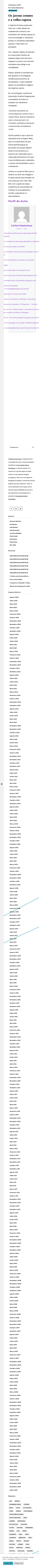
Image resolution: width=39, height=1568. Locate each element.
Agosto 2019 (14, 847)
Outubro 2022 (15, 732)
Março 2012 (14, 1148)
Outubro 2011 (14, 1165)
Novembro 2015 (15, 1000)
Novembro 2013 (15, 1081)
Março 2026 (14, 611)
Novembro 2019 (15, 837)
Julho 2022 (13, 739)
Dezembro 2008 (15, 1280)
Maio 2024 (13, 685)
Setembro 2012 (15, 1128)
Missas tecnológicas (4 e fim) (20, 586)
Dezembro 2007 (15, 1321)
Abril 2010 (13, 1226)
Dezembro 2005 (15, 1402)
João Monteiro (14, 527)
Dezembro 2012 (15, 1118)
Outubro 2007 (15, 1327)
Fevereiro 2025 (15, 655)
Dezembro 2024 (15, 661)
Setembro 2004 (15, 1453)
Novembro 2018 (15, 878)
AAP (10, 1501)
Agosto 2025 (14, 634)
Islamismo (12, 1534)
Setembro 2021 (15, 766)
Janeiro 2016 (14, 993)
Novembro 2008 (15, 1284)
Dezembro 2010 (15, 1199)
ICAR (18, 1531)
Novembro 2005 (15, 1405)
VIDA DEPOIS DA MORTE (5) (19, 559)
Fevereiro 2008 (15, 1314)
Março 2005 (14, 1432)
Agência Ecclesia (16, 25)
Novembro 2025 (15, 624)
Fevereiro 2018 (15, 908)
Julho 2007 (13, 1338)
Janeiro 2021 (14, 793)
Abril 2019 (13, 861)
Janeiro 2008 (14, 1317)
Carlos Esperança (21, 225)
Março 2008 (14, 1311)
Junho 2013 (14, 1098)
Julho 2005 (13, 1419)
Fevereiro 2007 (15, 1355)
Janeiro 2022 (14, 753)
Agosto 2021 (14, 770)
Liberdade (22, 1537)
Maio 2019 (13, 857)
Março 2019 (14, 864)
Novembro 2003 (15, 1486)
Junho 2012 (14, 1138)
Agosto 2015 (14, 1010)
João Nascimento (15, 530)
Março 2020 (14, 824)
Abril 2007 (13, 1348)
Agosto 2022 (14, 736)
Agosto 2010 (14, 1213)
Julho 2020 (13, 810)
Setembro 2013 (15, 1087)
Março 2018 (14, 905)
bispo (11, 1507)
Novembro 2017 (15, 918)
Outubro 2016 (14, 962)
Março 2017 (14, 945)
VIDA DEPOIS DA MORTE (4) (19, 562)
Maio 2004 (13, 1466)
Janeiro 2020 (14, 830)
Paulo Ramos (13, 539)
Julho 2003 (13, 1490)
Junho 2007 (14, 1341)
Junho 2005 (14, 1422)
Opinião (20, 1544)
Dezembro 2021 (15, 756)
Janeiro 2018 (14, 912)
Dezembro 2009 (15, 1240)
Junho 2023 (14, 715)
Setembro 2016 (15, 966)
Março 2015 (13, 1027)
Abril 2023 (13, 722)
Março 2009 (14, 1270)
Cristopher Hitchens (16, 1514)
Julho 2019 (13, 851)
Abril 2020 (13, 820)
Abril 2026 (13, 607)
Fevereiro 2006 (15, 1395)
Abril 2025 (13, 648)
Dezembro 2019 (15, 834)
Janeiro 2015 (14, 1033)
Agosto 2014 (14, 1050)
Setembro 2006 (15, 1371)
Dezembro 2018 (15, 874)
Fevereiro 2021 (15, 790)
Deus (25, 1517)
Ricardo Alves (13, 542)
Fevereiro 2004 (15, 1476)
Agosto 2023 (14, 709)
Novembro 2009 (15, 1243)
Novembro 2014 (15, 1040)
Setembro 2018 (15, 885)
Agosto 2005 (14, 1415)
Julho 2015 (13, 1013)
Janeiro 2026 (14, 617)
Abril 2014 (13, 1064)
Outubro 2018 (14, 881)
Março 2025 (14, 651)
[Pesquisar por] (33, 447)
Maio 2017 (13, 939)
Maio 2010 (13, 1223)
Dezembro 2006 (15, 1361)
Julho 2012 (13, 1135)
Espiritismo (21, 1521)
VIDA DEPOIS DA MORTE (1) (19, 573)
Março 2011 (13, 1189)
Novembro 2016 (15, 959)
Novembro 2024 (15, 665)
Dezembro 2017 (15, 915)
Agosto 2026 (14, 597)
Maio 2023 (13, 719)
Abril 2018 (13, 901)
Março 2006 (14, 1392)
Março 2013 (14, 1108)
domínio (12, 1521)
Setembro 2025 (15, 631)
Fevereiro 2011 (15, 1192)
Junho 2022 (14, 742)
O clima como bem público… (19, 576)
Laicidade (12, 1537)
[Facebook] (11, 508)
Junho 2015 (13, 1016)
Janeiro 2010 (14, 1236)
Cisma (11, 1511)
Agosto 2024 (14, 675)
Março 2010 (14, 1229)
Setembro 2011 (15, 1169)
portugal (21, 1551)
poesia (27, 1547)
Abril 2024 (13, 688)
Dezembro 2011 (15, 1158)
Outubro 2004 (15, 1449)
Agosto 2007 (14, 1334)
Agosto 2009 (14, 1253)
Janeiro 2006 (14, 1399)
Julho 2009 (13, 1257)
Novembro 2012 (15, 1121)
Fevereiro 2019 (15, 868)
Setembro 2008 (15, 1290)
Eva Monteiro (13, 524)
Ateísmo (26, 1504)
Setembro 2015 (15, 1006)
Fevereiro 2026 (15, 614)
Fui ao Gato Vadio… (16, 579)
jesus (27, 1534)
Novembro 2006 (15, 1365)
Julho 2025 (13, 638)
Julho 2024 (13, 678)
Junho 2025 (14, 641)
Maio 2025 (13, 644)
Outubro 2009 (15, 1246)
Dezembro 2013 (15, 1077)
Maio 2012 (13, 1142)
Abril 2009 (13, 1267)
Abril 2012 (13, 1145)
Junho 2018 (14, 895)
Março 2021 (14, 786)
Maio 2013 (13, 1101)
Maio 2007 (13, 1344)
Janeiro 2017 (14, 952)
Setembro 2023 (15, 705)
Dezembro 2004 (15, 1443)
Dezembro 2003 (15, 1483)
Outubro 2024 (15, 668)
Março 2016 (14, 986)
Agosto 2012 (14, 1131)
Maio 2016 (13, 979)
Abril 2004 (13, 1470)
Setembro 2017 (15, 925)
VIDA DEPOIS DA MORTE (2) (19, 569)
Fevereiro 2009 (15, 1273)
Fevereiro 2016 (15, 989)
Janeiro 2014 (14, 1074)
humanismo (29, 1527)
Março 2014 (14, 1067)
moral (11, 1541)
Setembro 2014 (15, 1047)
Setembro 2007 (15, 1331)
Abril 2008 (13, 1307)
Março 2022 (14, 746)
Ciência (18, 1511)
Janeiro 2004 (14, 1480)
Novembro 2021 (15, 759)
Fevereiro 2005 (15, 1436)
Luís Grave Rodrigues (16, 533)
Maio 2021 (13, 780)
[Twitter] (16, 508)
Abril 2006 (13, 1388)
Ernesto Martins (15, 521)
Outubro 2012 (14, 1125)
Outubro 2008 (15, 1287)
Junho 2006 (14, 1382)
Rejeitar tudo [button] (19, 1563)
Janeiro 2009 (14, 1277)
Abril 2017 (13, 942)
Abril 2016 (13, 983)
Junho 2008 (14, 1301)
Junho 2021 (14, 776)
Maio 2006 (13, 1385)
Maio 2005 (13, 1426)
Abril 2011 (13, 1186)
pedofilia (19, 1547)
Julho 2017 (13, 932)
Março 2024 (14, 692)
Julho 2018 (13, 891)
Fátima (11, 1527)
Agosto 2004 (14, 1456)
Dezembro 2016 (15, 956)
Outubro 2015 (14, 1003)
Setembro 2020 (15, 803)
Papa (27, 1544)
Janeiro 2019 (14, 871)
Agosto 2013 (14, 1091)
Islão (20, 1534)
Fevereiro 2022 (15, 749)
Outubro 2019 (14, 841)
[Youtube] (20, 508)
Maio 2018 (13, 898)
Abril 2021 (13, 783)
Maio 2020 (13, 817)
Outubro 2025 (14, 628)
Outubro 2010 (14, 1206)
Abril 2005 (13, 1429)
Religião (30, 1551)
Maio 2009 (13, 1263)
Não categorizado (13, 10)
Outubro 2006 (15, 1368)
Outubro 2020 (15, 800)
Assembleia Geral (15, 1504)
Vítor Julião (13, 545)
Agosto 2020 (14, 807)
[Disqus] (21, 361)
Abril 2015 (13, 1023)
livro (30, 1537)
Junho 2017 (14, 935)
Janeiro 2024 (14, 698)
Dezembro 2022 (15, 726)
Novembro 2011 (15, 1162)
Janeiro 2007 (14, 1358)
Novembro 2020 (15, 797)
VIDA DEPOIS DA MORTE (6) (19, 556)
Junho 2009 (14, 1260)
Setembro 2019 (15, 844)
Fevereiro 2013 (15, 1111)
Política (12, 1551)
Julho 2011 (13, 1175)
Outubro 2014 (14, 1044)
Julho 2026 (13, 600)
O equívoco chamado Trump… (20, 583)
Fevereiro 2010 (15, 1233)
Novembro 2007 (15, 1324)
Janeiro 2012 (14, 1155)
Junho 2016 (14, 976)
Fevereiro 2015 (15, 1030)
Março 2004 (14, 1473)
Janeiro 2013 (14, 1114)
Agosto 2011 (14, 1172)
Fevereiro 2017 (15, 949)
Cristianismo (28, 1511)
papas (11, 1547)
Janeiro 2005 (14, 1439)
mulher (26, 1541)
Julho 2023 (13, 712)
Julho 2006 (13, 1378)
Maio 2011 (13, 1182)
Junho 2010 (14, 1219)
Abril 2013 (13, 1104)
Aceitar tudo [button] (8, 1563)
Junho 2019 (14, 854)
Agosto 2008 (14, 1294)
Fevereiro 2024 (15, 695)
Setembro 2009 (15, 1250)
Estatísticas (13, 1524)
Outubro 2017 (14, 922)
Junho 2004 (14, 1463)
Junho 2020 (14, 813)
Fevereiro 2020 (15, 827)
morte (19, 1541)
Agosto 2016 (14, 969)
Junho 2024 (14, 682)
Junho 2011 (13, 1179)
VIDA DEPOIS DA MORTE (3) (19, 566)
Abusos (17, 1501)
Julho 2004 (14, 1459)
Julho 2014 (13, 1054)
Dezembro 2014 (15, 1037)
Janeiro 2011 (14, 1196)
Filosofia (24, 1524)
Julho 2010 (13, 1216)
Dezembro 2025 (15, 621)
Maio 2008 (13, 1304)
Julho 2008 (14, 1297)
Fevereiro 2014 (15, 1070)
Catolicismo (27, 1507)
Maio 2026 (13, 604)
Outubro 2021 (14, 763)
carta (18, 1507)
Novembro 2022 (15, 729)
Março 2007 (14, 1351)
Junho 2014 (14, 1057)
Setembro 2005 (15, 1412)
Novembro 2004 (15, 1446)
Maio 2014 (13, 1060)
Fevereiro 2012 (15, 1152)
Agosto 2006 (14, 1375)
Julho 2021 (13, 773)
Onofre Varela (14, 536)
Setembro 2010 (15, 1209)
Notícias (12, 1544)
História (19, 1527)
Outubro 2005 (15, 1409)
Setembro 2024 (15, 671)
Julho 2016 (13, 972)
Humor (11, 1531)
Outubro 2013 (14, 1084)
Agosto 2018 (14, 888)
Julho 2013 (13, 1094)
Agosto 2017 (14, 928)
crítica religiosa (15, 1517)
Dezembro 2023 (15, 702)
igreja (24, 1531)
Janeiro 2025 (14, 658)
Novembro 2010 (15, 1202)
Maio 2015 (13, 1020)
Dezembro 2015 (15, 996)
